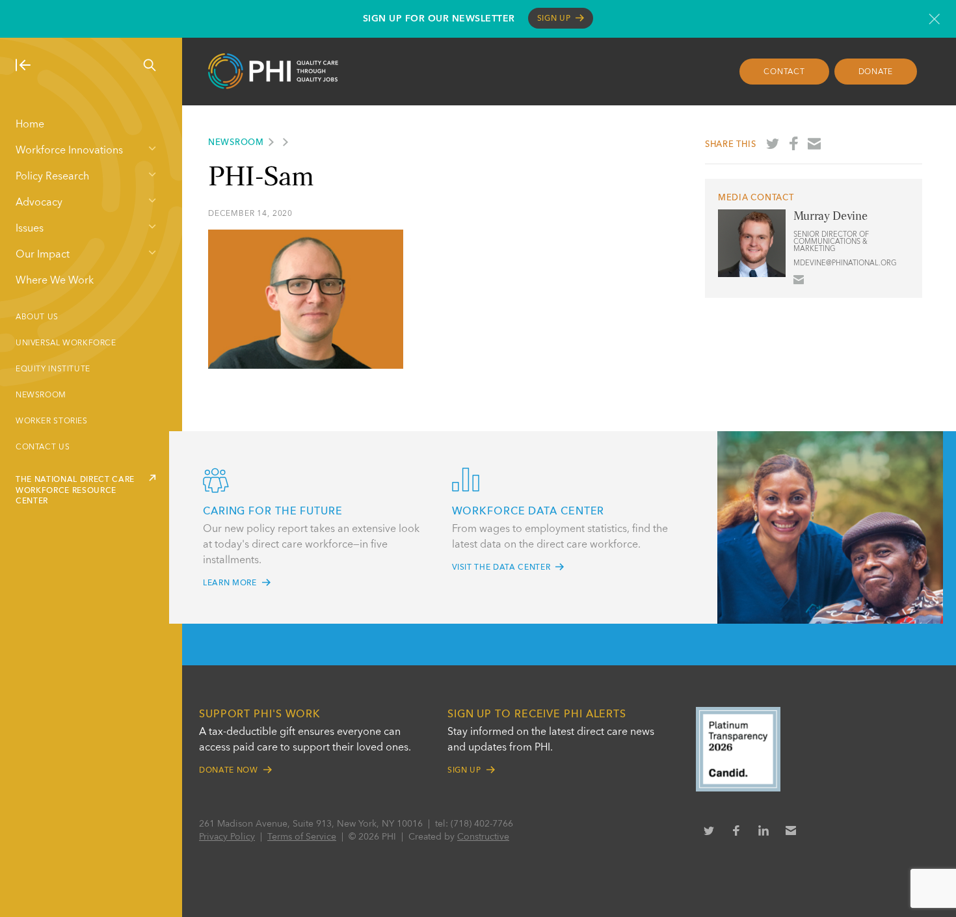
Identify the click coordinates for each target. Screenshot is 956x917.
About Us (37, 317)
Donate (876, 72)
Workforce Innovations (69, 151)
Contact (783, 72)
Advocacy (39, 203)
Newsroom (41, 395)
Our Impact (43, 255)
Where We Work (55, 281)
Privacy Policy (227, 837)
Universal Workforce (66, 343)
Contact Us (43, 447)
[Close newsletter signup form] (934, 19)
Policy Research (52, 177)
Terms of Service (301, 837)
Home (30, 125)
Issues (30, 229)
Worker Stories (52, 421)
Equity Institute (53, 369)
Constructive (483, 837)
